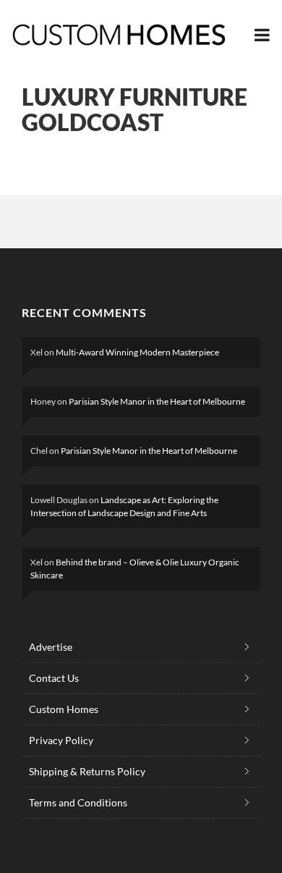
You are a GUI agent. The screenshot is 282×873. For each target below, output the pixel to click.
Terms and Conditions (78, 802)
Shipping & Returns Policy (87, 771)
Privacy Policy (61, 740)
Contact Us (54, 678)
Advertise (50, 647)
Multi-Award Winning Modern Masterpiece (137, 352)
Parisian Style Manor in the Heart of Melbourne (157, 401)
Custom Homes (63, 709)
